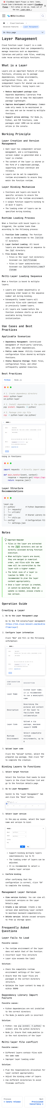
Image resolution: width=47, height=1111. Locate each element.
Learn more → (26, 10)
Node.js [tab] (18, 380)
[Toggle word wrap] (38, 387)
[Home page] (4, 23)
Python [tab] (7, 380)
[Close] (45, 6)
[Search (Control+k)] (42, 15)
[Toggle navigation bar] (4, 16)
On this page (9, 32)
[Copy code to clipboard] (42, 387)
